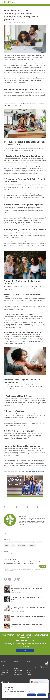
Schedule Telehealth (18, 670)
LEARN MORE (25, 650)
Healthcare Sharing (29, 542)
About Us (29, 665)
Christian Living (8, 542)
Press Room (29, 672)
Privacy (5, 570)
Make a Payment (17, 672)
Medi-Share (7, 554)
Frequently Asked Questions (4, 673)
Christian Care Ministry (31, 667)
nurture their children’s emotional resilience (21, 194)
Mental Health (32, 545)
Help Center (16, 676)
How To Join (3, 667)
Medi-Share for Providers (17, 668)
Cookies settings (22, 694)
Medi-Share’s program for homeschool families (31, 471)
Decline (41, 694)
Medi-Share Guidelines (5, 670)
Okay (32, 694)
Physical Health (18, 542)
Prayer (6, 545)
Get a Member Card (18, 674)
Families (39, 542)
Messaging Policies (11, 570)
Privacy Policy (29, 670)
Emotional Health (21, 545)
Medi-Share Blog (4, 676)
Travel (13, 545)
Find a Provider (17, 665)
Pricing (2, 665)
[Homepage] (8, 2)
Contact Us (29, 674)
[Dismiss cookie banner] (45, 685)
